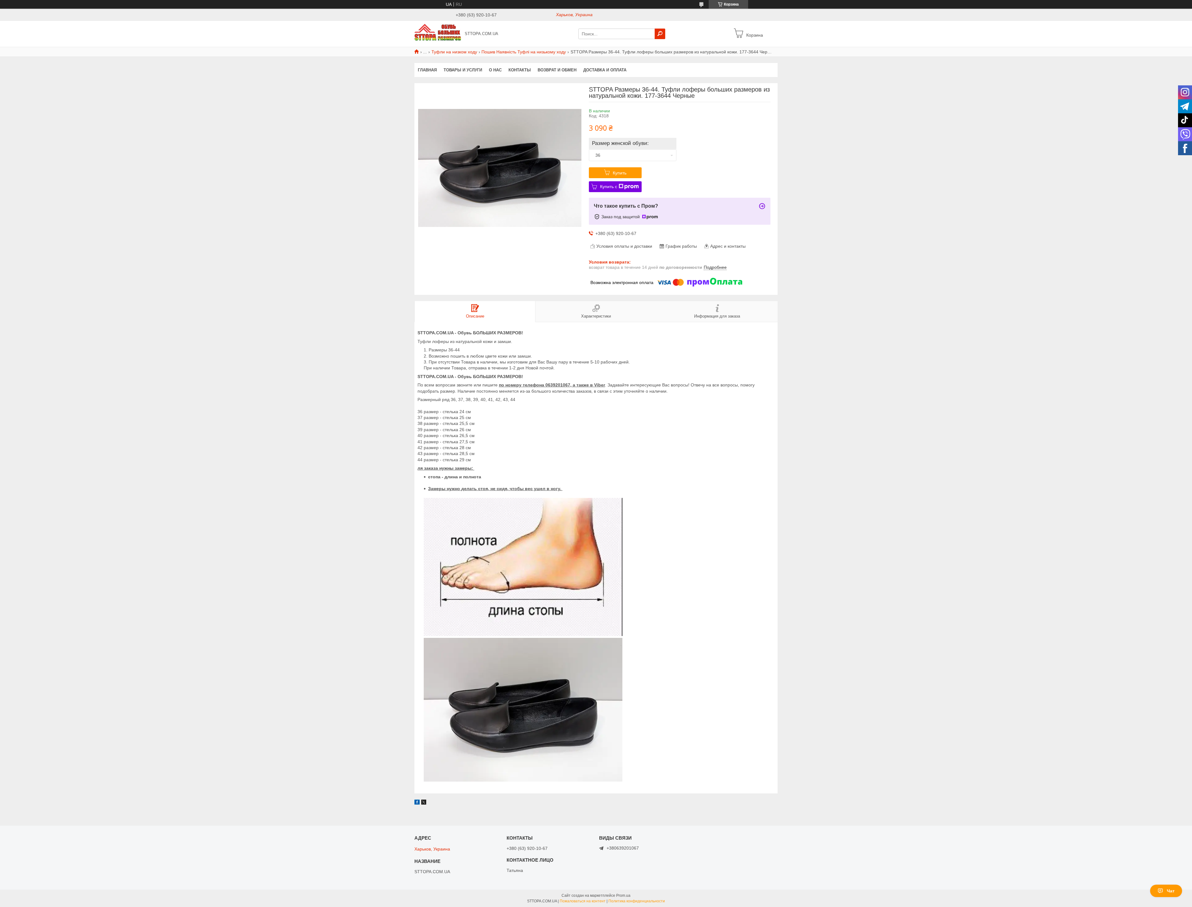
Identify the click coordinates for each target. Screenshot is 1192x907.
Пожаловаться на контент (583, 901)
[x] (423, 803)
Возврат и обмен (557, 70)
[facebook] (417, 803)
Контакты (519, 70)
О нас (495, 70)
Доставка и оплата (604, 70)
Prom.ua (623, 895)
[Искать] (660, 34)
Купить (619, 172)
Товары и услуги (463, 70)
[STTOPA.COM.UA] (437, 33)
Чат (1171, 890)
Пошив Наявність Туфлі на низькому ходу (523, 51)
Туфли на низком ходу (454, 51)
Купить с (608, 186)
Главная (427, 70)
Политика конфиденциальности (636, 901)
